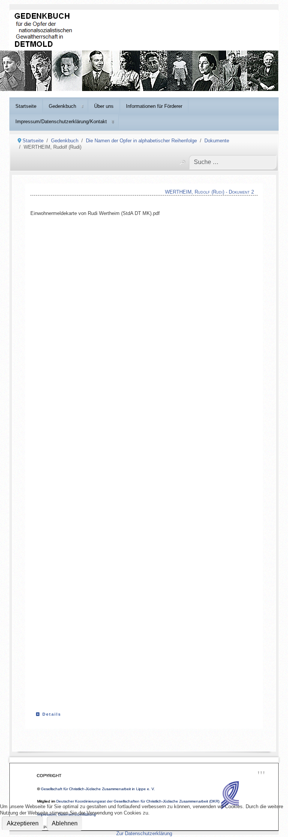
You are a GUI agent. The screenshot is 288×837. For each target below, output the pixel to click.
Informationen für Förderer (154, 106)
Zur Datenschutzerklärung (144, 833)
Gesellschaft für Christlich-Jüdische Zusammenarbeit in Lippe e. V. (98, 789)
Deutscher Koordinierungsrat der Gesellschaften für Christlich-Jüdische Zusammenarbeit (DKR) (137, 801)
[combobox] (232, 162)
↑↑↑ (261, 771)
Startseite (25, 106)
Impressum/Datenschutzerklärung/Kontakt (61, 121)
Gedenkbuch (62, 106)
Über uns (104, 106)
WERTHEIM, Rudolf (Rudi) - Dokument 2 (209, 192)
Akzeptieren (23, 823)
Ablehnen (65, 823)
